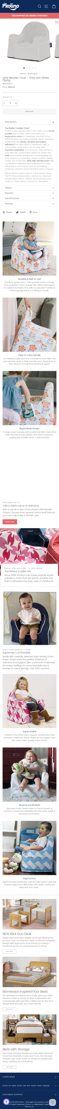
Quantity (7, 97)
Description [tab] (10, 121)
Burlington (33, 73)
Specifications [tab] (12, 198)
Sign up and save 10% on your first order (26, 1086)
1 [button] (24, 68)
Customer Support (13, 1094)
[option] (29, 15)
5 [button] (35, 68)
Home (23, 73)
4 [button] (32, 68)
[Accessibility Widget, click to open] (6, 1101)
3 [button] (30, 68)
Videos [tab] (8, 187)
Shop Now (9, 522)
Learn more (9, 1077)
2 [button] (27, 68)
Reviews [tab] (9, 203)
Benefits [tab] (9, 193)
